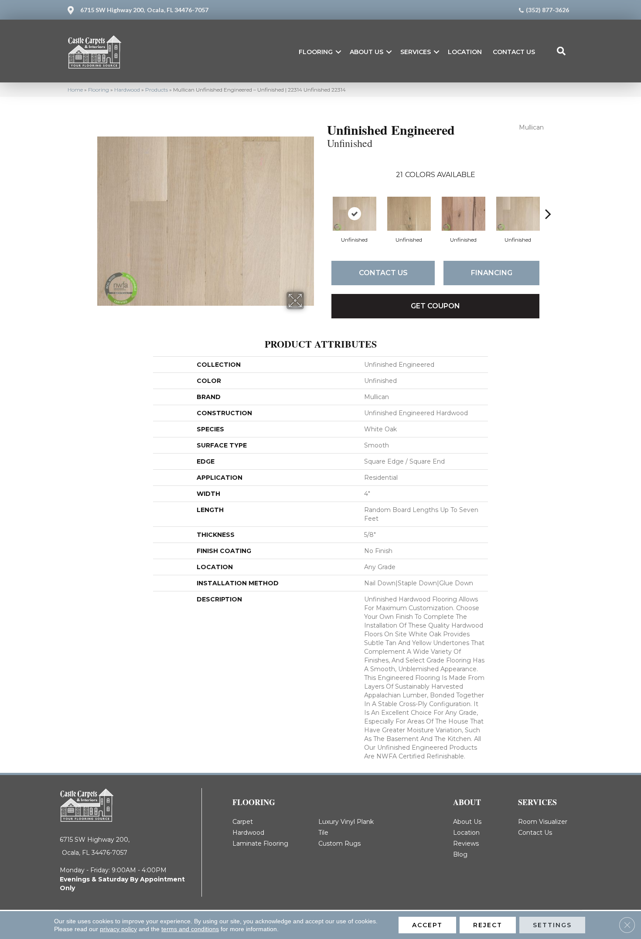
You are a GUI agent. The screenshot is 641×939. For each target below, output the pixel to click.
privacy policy (118, 928)
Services (415, 52)
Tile (323, 833)
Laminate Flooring (260, 843)
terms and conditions (190, 928)
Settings (552, 925)
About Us (366, 52)
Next (548, 200)
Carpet (242, 822)
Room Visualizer (542, 822)
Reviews (466, 843)
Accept (427, 925)
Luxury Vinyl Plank (346, 822)
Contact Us (514, 52)
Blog (460, 854)
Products (156, 89)
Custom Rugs (339, 843)
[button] (338, 52)
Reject (487, 925)
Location (465, 52)
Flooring (316, 52)
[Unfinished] (354, 214)
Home (75, 89)
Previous (322, 200)
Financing (491, 273)
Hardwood (127, 89)
